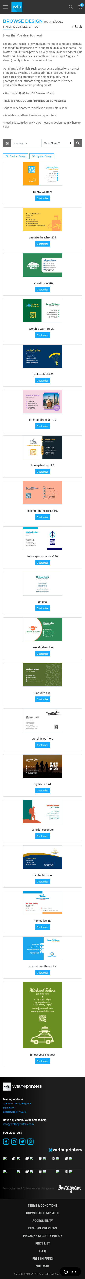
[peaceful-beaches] (42, 629)
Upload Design (44, 156)
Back (78, 26)
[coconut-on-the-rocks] (42, 948)
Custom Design (18, 156)
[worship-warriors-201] (42, 310)
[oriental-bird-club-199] (42, 401)
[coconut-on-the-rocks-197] (42, 493)
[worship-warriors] (42, 720)
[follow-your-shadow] (42, 1015)
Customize (42, 198)
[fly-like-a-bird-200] (42, 356)
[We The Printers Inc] (16, 7)
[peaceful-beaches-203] (42, 219)
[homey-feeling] (42, 902)
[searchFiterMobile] (7, 143)
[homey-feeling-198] (42, 447)
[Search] (70, 7)
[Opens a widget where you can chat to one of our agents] (70, 1272)
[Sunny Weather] (42, 174)
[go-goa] (42, 584)
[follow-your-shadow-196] (42, 538)
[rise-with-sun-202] (42, 265)
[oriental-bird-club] (42, 857)
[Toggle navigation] (5, 7)
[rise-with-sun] (42, 675)
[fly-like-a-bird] (42, 766)
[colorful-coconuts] (42, 811)
